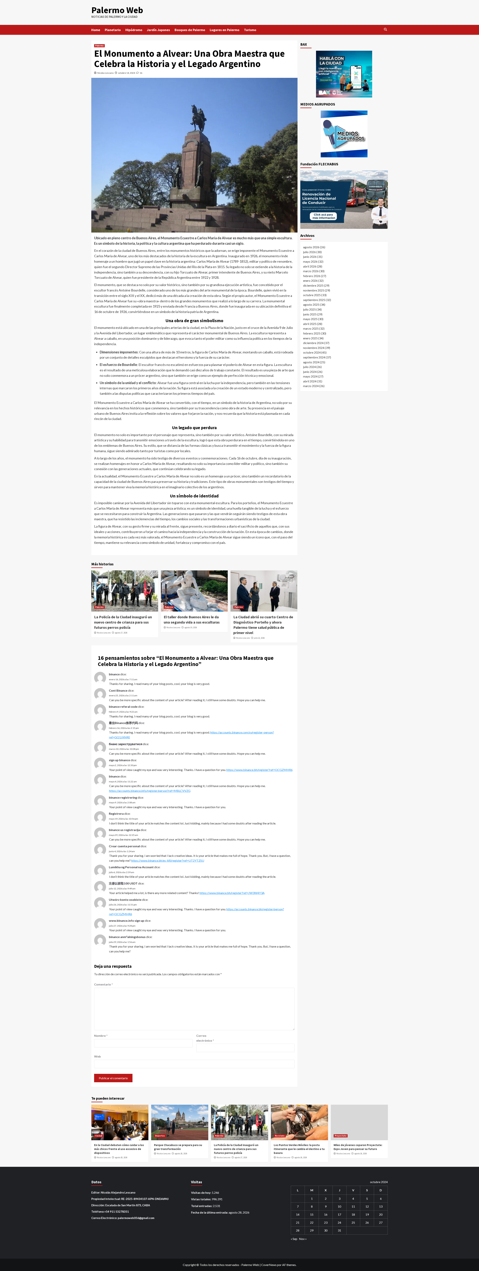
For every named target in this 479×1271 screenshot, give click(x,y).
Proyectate (341, 1135)
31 (339, 1230)
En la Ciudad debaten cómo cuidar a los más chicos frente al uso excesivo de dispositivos (119, 1149)
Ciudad (98, 1135)
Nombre (101, 1035)
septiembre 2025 (314, 299)
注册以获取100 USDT (123, 883)
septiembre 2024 (314, 357)
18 (353, 1214)
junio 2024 (310, 371)
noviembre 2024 (313, 347)
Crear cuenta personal (124, 846)
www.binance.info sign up (126, 920)
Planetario (113, 30)
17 (339, 1214)
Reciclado (280, 1135)
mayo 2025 (310, 319)
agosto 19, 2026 (190, 627)
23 (325, 1222)
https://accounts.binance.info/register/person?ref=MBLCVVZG (149, 790)
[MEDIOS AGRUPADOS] (344, 134)
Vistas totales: (201, 1199)
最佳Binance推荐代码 (123, 723)
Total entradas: (202, 1206)
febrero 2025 (311, 333)
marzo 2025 (311, 328)
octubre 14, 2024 (126, 72)
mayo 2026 (310, 261)
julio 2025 (309, 309)
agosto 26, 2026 (300, 1157)
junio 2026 (310, 256)
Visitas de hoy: (201, 1192)
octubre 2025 (312, 295)
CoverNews (269, 1265)
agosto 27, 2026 (121, 632)
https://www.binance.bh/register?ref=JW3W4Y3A (232, 893)
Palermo (99, 45)
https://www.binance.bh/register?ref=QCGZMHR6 (259, 770)
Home (95, 30)
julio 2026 (309, 251)
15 (311, 1214)
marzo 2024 (311, 386)
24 (339, 1222)
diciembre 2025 (313, 285)
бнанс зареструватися (125, 744)
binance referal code (123, 706)
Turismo (250, 30)
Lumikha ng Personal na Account (131, 867)
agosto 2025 (311, 304)
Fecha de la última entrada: (210, 1212)
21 (297, 1222)
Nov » (303, 1239)
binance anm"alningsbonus (127, 937)
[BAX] (344, 74)
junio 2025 (310, 314)
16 (325, 1214)
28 (297, 1230)
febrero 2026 (311, 275)
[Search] (385, 29)
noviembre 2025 (313, 290)
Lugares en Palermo (224, 30)
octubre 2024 (312, 352)
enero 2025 (310, 338)
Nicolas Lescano (105, 72)
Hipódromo (133, 30)
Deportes (160, 1135)
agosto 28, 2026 (121, 1157)
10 (339, 1206)
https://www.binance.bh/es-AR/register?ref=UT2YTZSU (167, 860)
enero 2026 (310, 280)
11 (353, 1206)
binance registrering (123, 797)
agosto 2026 (311, 247)
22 (311, 1222)
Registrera (116, 813)
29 (311, 1230)
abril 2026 (309, 266)
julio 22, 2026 (259, 638)
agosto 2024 (311, 362)
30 (325, 1230)
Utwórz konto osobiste (125, 899)
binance (114, 674)
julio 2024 (309, 366)
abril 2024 (309, 381)
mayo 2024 (310, 376)
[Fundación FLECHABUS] (344, 199)
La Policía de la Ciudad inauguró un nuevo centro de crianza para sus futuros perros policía (123, 622)
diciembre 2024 (313, 342)
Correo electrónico (205, 1038)
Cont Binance (118, 690)
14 (297, 1214)
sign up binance (119, 760)
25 (353, 1222)
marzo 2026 (311, 271)
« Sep (294, 1239)
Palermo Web (117, 10)
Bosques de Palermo (190, 30)
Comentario (103, 984)
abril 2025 (309, 323)
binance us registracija (124, 830)
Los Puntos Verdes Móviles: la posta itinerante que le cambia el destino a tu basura (299, 1149)
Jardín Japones (158, 30)
